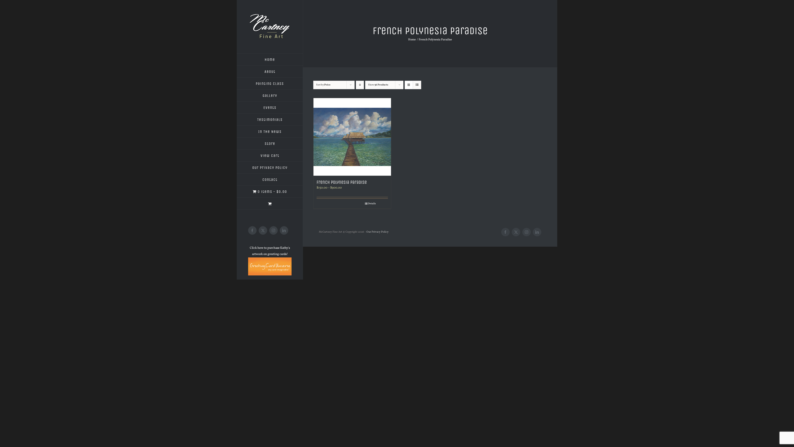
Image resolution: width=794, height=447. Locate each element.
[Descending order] (360, 85)
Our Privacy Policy (377, 232)
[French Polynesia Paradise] (352, 137)
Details (372, 203)
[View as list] (417, 85)
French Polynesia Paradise (342, 182)
